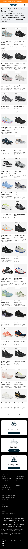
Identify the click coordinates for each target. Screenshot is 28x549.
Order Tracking (5, 480)
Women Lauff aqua (5, 300)
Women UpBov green (19, 300)
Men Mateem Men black (7, 256)
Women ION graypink (6, 84)
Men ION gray (17, 171)
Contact (4, 476)
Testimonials (5, 499)
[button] (2, 4)
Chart (17, 480)
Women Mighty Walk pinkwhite (6, 236)
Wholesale (18, 483)
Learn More (14, 432)
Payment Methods (6, 489)
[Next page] (23, 414)
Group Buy (4, 485)
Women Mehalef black (19, 361)
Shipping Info (5, 483)
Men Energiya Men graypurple (18, 193)
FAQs (17, 474)
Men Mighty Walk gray (6, 106)
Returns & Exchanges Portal (8, 495)
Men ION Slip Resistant (19, 127)
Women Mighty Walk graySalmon (6, 279)
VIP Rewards (5, 502)
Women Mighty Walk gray (7, 63)
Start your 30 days (6, 478)
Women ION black (5, 171)
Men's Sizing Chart (20, 476)
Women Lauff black (5, 321)
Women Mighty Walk (6, 214)
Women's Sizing (19, 478)
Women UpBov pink (5, 341)
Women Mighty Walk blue (7, 192)
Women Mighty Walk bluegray (6, 41)
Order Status (5, 506)
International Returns (7, 487)
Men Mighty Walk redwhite (18, 279)
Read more (4, 21)
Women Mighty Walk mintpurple (6, 128)
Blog (3, 504)
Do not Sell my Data (14, 541)
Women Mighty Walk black (19, 41)
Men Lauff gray (17, 382)
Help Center (5, 474)
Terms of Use (22, 541)
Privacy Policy (6, 541)
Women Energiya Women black (20, 403)
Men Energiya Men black (20, 235)
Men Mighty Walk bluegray (5, 149)
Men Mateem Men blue (19, 341)
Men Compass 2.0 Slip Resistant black (19, 215)
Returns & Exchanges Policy (8, 497)
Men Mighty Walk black (19, 63)
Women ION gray (18, 149)
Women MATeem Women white (7, 403)
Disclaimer (18, 485)
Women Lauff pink (5, 382)
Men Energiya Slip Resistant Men (5, 362)
